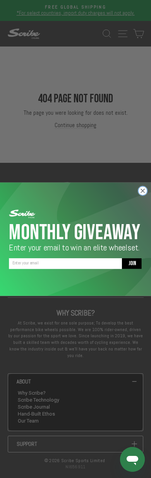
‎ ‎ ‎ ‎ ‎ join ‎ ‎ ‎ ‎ (132, 263)
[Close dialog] (142, 190)
